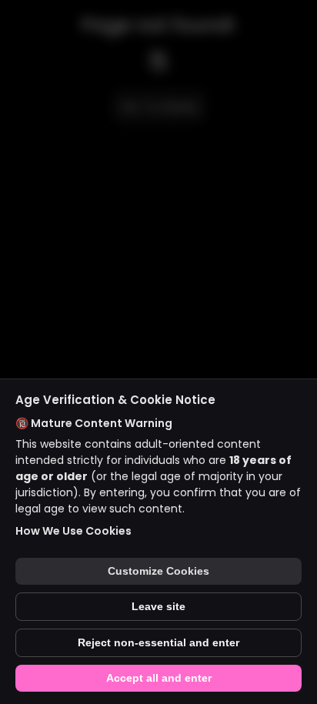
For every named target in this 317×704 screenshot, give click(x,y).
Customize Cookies (158, 571)
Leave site (158, 606)
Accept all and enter (159, 678)
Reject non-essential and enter (158, 643)
